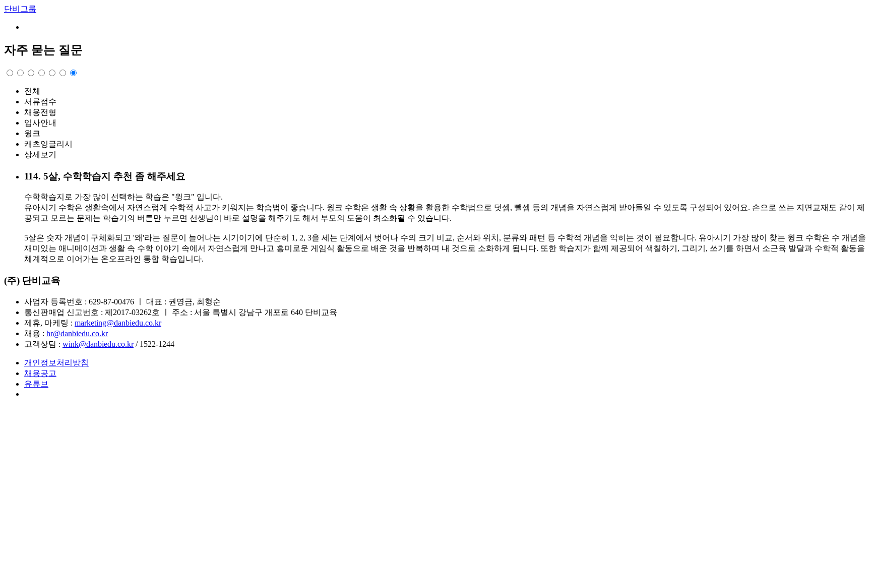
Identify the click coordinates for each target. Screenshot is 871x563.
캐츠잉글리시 (48, 144)
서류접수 (40, 101)
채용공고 (40, 373)
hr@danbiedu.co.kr (77, 333)
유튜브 (36, 384)
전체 (32, 91)
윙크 (32, 133)
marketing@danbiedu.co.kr (118, 323)
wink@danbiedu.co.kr (98, 344)
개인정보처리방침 (56, 362)
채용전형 (40, 112)
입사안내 (40, 122)
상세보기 (40, 154)
